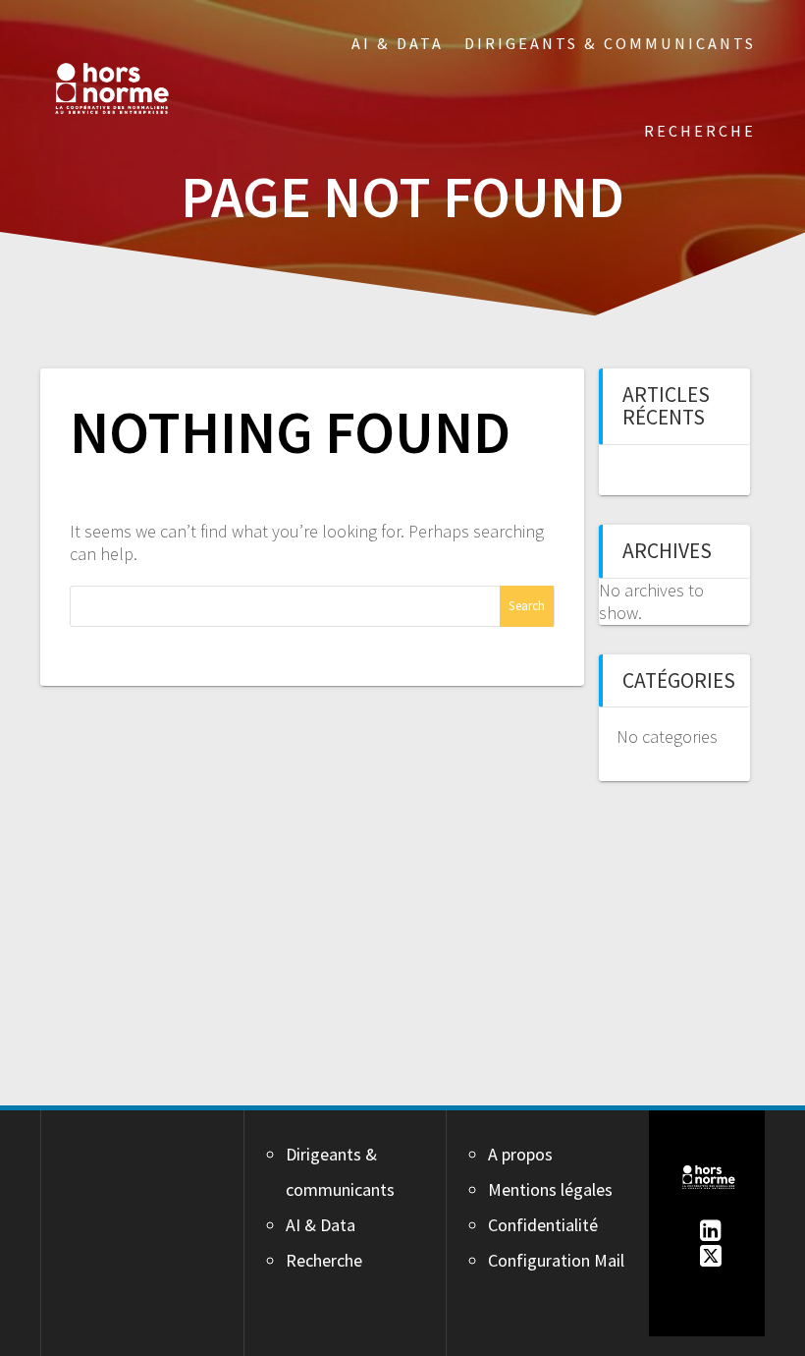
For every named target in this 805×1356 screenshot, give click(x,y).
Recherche (700, 131)
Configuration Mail (556, 1260)
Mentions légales (550, 1189)
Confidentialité (543, 1225)
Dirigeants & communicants (610, 43)
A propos (520, 1154)
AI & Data (397, 43)
